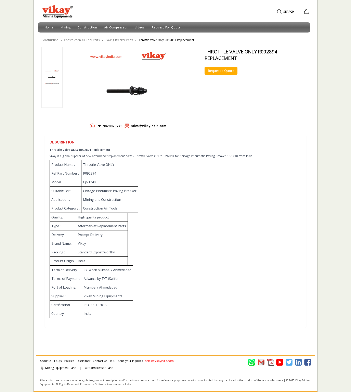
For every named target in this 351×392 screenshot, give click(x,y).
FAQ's (58, 361)
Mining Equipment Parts (60, 368)
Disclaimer (83, 361)
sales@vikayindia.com (159, 361)
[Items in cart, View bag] (306, 11)
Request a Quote (221, 70)
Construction (49, 40)
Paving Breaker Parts (119, 40)
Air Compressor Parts (99, 368)
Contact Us (100, 361)
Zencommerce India (119, 384)
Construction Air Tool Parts (82, 40)
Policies (69, 361)
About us (46, 361)
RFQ (113, 361)
